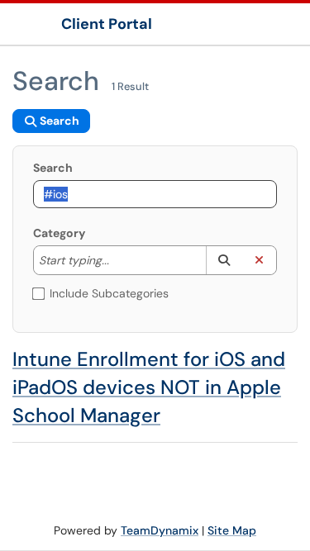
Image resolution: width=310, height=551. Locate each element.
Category (59, 233)
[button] (223, 260)
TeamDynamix (159, 530)
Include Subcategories (109, 293)
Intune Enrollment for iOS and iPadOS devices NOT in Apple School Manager (148, 387)
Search (53, 167)
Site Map (231, 530)
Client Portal (106, 24)
